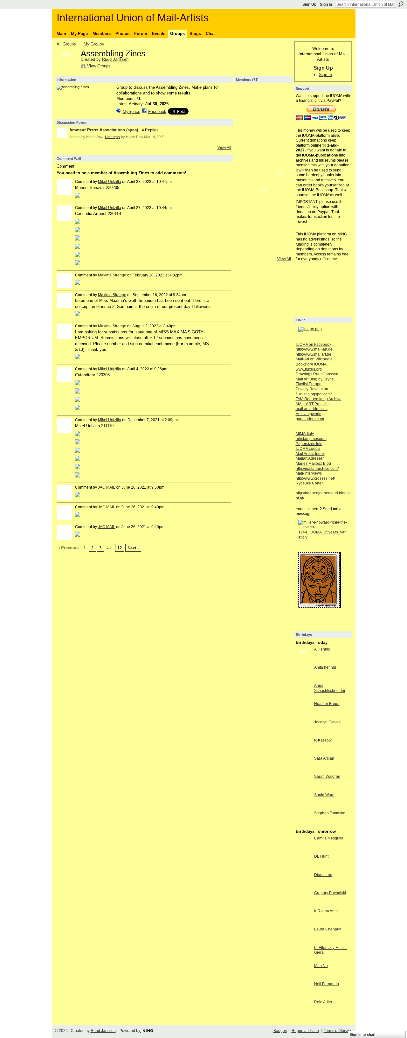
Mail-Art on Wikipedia (314, 359)
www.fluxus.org (309, 369)
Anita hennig (325, 667)
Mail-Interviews (309, 473)
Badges (280, 1030)
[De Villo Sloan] (280, 183)
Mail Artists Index (310, 453)
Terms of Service (338, 1030)
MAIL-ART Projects (312, 404)
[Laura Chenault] (303, 940)
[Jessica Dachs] (280, 115)
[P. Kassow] (303, 751)
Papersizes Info (309, 444)
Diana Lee (323, 875)
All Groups (66, 44)
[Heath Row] (246, 99)
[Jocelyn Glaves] (303, 733)
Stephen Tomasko (329, 813)
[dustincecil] (246, 200)
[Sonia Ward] (303, 806)
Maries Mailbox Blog (313, 463)
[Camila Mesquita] (303, 849)
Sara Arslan (324, 758)
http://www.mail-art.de (314, 349)
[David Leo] (246, 132)
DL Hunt (321, 856)
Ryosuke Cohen (310, 483)
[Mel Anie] (246, 217)
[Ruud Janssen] (67, 67)
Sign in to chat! (363, 1034)
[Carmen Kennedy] (246, 233)
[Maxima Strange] (263, 149)
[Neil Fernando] (303, 995)
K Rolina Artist (326, 911)
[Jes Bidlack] (280, 132)
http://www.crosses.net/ (315, 478)
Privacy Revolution (312, 389)
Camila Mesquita (328, 838)
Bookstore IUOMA (311, 364)
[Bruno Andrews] (263, 250)
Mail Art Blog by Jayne (315, 379)
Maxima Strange (112, 275)
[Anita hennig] (303, 679)
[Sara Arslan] (303, 770)
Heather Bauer (327, 703)
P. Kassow (323, 740)
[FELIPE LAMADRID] (263, 217)
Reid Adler (323, 1002)
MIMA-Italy (305, 433)
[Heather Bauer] (303, 715)
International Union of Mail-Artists (133, 18)
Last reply (112, 137)
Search (401, 4)
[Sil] (263, 115)
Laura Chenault (327, 929)
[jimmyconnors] (263, 233)
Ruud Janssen (115, 59)
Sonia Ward (324, 795)
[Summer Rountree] (280, 250)
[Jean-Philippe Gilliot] (246, 183)
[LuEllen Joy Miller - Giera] (303, 959)
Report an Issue (305, 1030)
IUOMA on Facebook (313, 344)
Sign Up (309, 4)
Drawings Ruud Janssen (317, 374)
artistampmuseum (311, 438)
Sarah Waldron (327, 776)
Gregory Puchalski (330, 893)
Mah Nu (321, 966)
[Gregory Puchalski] (303, 904)
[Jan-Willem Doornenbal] (263, 99)
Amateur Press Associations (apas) (103, 130)
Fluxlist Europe (308, 384)
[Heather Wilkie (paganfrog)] (246, 250)
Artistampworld (308, 414)
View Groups (99, 66)
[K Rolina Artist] (303, 922)
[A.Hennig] (303, 660)
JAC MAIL (106, 487)
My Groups (94, 44)
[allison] (280, 233)
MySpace (131, 111)
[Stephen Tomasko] (303, 824)
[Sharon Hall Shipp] (263, 166)
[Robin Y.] (246, 115)
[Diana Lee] (303, 886)
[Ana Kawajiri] (263, 200)
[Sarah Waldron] (303, 788)
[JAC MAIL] (263, 183)
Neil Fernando (326, 984)
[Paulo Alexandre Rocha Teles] (280, 166)
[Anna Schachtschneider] (303, 697)
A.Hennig (322, 649)
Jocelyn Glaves (327, 722)
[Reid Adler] (303, 1013)
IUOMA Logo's (308, 448)
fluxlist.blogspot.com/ (314, 394)
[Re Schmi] (263, 132)
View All (224, 147)
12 (119, 548)
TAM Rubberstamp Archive (318, 399)
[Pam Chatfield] (246, 166)
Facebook (157, 111)
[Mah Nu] (303, 977)
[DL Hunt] (303, 868)
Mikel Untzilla (109, 181)
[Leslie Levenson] (280, 99)
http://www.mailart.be (313, 354)
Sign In (326, 4)
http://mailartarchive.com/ (317, 468)
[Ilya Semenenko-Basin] (280, 217)
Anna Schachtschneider (329, 688)
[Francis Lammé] (280, 149)
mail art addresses (312, 409)
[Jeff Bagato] (280, 200)
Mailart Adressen (310, 458)
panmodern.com (310, 419)
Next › (133, 548)
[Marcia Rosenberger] (246, 149)
